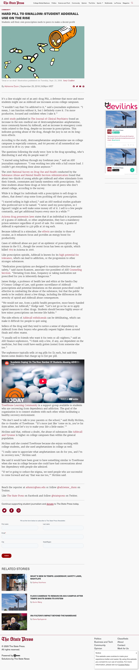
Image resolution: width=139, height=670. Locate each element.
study (13, 118)
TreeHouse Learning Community (19, 405)
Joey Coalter (69, 81)
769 (11, 249)
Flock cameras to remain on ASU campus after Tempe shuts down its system (56, 597)
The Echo (92, 3)
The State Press (15, 495)
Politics (54, 3)
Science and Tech (64, 3)
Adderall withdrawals (34, 317)
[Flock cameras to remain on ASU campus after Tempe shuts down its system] (14, 602)
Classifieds (122, 638)
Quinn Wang (37, 602)
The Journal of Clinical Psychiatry (49, 118)
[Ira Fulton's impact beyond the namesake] (14, 621)
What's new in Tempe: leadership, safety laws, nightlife (56, 577)
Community (76, 3)
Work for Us (123, 648)
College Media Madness (41, 3)
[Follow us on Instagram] (18, 510)
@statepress (58, 495)
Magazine (126, 3)
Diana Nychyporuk (39, 619)
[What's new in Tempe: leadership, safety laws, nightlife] (14, 582)
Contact (121, 645)
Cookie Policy (123, 664)
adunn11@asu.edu (36, 487)
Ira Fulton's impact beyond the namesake (53, 615)
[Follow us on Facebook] (11, 510)
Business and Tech (103, 641)
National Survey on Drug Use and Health (34, 172)
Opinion (84, 3)
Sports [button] (99, 3)
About (120, 641)
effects (46, 231)
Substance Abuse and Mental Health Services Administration (35, 175)
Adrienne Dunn (11, 86)
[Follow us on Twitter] (4, 510)
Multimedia (108, 3)
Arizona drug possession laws (18, 216)
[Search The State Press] (132, 3)
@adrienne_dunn (67, 487)
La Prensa (117, 3)
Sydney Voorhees (39, 582)
